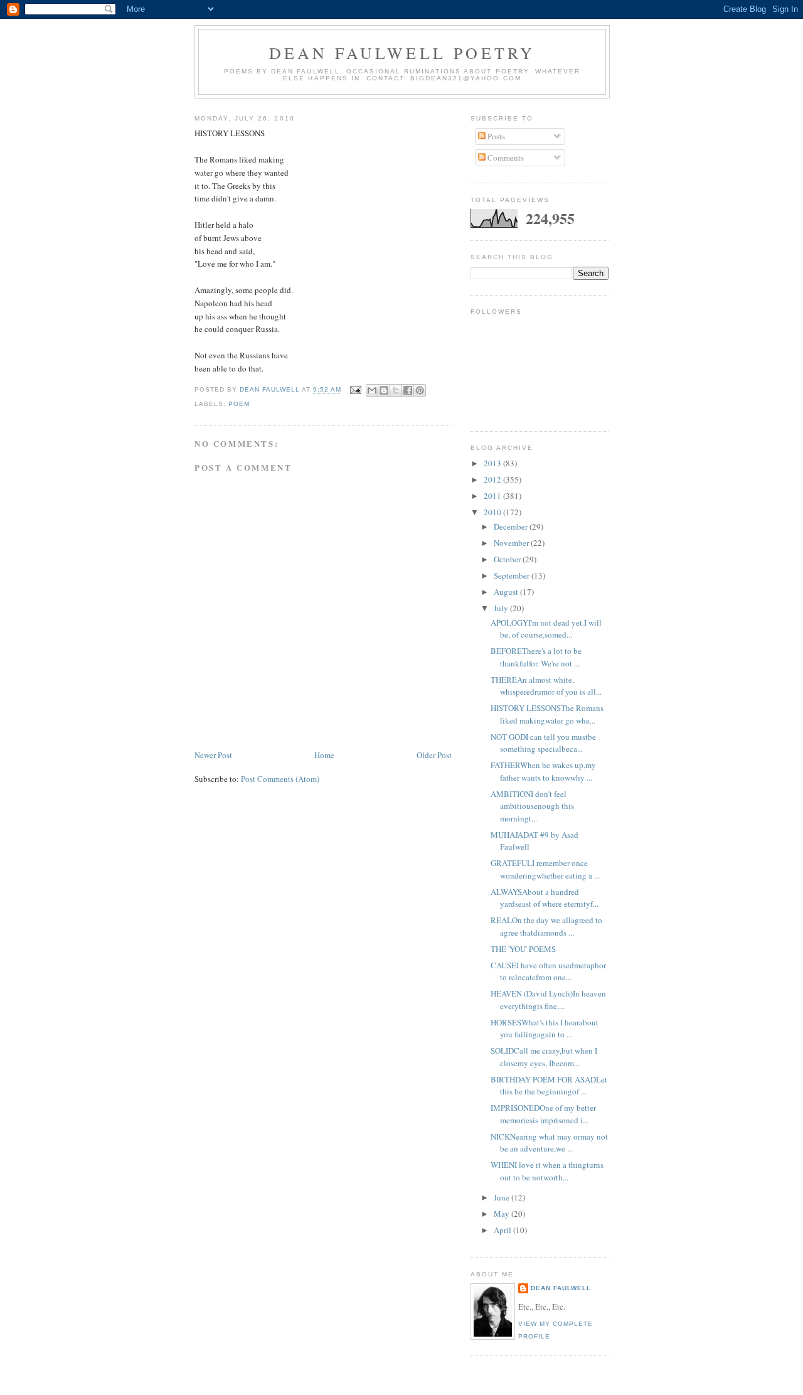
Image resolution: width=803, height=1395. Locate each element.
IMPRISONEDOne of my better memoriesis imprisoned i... (543, 1114)
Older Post (434, 755)
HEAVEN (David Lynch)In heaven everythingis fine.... (548, 1000)
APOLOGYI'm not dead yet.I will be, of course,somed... (546, 629)
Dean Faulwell (561, 1288)
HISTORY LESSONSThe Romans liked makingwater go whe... (547, 714)
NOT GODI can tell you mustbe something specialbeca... (543, 743)
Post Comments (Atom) (280, 778)
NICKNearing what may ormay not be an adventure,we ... (549, 1143)
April (503, 1230)
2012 (493, 479)
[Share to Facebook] (408, 390)
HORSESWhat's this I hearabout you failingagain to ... (544, 1028)
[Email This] (372, 390)
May (502, 1213)
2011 (493, 495)
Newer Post (213, 755)
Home (324, 755)
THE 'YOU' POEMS (523, 948)
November (512, 542)
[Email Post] (355, 390)
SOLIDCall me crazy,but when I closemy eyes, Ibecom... (544, 1057)
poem (239, 403)
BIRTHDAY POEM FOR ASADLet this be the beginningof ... (549, 1086)
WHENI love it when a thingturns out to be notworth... (547, 1171)
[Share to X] (396, 390)
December (511, 526)
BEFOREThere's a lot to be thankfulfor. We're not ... (536, 657)
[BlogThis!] (384, 390)
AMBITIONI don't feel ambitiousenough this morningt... (532, 806)
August (507, 591)
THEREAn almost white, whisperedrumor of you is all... (546, 686)
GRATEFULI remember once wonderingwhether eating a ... (545, 869)
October (508, 559)
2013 (493, 463)
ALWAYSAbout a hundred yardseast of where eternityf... (544, 898)
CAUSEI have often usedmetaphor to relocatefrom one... (548, 971)
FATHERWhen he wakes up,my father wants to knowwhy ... (543, 771)
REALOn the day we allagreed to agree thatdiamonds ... (546, 926)
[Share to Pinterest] (419, 390)
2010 (493, 512)
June (502, 1197)
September (512, 575)
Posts (495, 136)
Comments (505, 157)
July (502, 608)
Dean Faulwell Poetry (402, 52)
